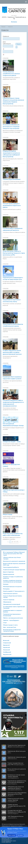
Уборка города (7, 514)
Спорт (5, 622)
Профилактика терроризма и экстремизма (12, 614)
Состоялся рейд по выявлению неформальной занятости (12, 229)
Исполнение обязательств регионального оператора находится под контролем (11, 126)
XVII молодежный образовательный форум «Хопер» (13, 424)
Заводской (6, 645)
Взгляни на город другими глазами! (11, 465)
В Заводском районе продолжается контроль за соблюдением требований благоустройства (11, 153)
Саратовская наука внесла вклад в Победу (13, 491)
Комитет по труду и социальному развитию (13, 577)
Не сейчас (20, 835)
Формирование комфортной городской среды (12, 630)
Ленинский (6, 650)
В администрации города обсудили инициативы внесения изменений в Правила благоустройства (13, 100)
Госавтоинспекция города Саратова (14, 569)
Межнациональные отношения (12, 586)
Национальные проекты (10, 593)
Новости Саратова (8, 599)
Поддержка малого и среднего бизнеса (12, 611)
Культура (5, 584)
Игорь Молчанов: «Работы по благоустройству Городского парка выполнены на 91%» (14, 253)
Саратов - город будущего (11, 620)
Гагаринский (7, 642)
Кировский (6, 647)
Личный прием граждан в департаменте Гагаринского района (12, 205)
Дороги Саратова (8, 572)
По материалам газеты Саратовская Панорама (14, 607)
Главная (3, 26)
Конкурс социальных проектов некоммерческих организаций (12, 581)
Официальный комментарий (11, 604)
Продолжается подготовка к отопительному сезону (12, 300)
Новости (10, 26)
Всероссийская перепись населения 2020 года (14, 564)
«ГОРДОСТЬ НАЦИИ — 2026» (12, 441)
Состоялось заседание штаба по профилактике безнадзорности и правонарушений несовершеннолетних (13, 403)
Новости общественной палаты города (12, 596)
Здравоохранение (8, 574)
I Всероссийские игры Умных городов (12, 558)
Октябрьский (7, 652)
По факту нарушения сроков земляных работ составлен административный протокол (12, 352)
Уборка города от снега (10, 625)
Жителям (14, 22)
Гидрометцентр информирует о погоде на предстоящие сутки (13, 278)
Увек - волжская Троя (9, 627)
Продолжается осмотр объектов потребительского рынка (13, 325)
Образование (7, 602)
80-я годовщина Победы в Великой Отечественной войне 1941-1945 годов (14, 553)
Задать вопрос (11, 835)
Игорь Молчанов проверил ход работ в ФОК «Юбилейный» (12, 534)
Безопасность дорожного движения (14, 561)
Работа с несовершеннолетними (13, 618)
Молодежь (6, 589)
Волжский (6, 640)
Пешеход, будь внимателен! (11, 179)
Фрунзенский (7, 654)
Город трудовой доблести (11, 567)
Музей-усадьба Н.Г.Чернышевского (13, 591)
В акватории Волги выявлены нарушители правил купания (12, 377)
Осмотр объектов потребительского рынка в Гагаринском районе (11, 73)
